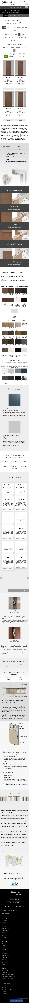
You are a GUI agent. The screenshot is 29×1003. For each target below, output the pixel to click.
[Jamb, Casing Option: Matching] (14, 235)
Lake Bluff (3, 837)
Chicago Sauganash (11, 823)
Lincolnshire (3, 840)
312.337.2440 (24, 1)
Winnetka (12, 845)
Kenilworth (23, 834)
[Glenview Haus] (5, 906)
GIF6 (12, 40)
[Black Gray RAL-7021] (11, 378)
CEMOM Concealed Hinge (14, 611)
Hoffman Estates (16, 834)
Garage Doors (5, 918)
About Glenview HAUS (7, 989)
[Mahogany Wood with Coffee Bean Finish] (18, 290)
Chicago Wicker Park (9, 829)
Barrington (24, 812)
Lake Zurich (14, 837)
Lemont (19, 837)
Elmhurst (3, 831)
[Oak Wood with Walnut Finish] (5, 341)
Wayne (19, 842)
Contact (4, 993)
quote (8, 89)
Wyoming (16, 851)
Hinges (18, 27)
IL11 (9, 37)
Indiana (2, 851)
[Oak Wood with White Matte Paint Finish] (11, 350)
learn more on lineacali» (7, 494)
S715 (22, 34)
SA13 (12, 34)
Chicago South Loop (21, 823)
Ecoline (11, 15)
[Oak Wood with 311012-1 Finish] (5, 333)
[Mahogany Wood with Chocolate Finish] (11, 300)
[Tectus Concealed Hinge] (14, 632)
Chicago (3, 815)
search (26, 4)
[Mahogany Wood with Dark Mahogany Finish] (5, 300)
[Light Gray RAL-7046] (18, 371)
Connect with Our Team (16, 1000)
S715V (26, 34)
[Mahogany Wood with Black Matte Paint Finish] (24, 300)
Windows (4, 916)
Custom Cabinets (6, 961)
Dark (16, 56)
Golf (26, 831)
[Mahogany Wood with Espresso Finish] (24, 290)
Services (4, 922)
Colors (13, 27)
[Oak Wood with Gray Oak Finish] (24, 341)
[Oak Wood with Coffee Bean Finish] (11, 341)
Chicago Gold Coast (9, 815)
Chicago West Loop (15, 826)
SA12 (9, 34)
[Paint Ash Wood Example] (14, 399)
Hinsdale (10, 834)
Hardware (24, 27)
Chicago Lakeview (19, 815)
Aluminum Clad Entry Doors (8, 974)
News (3, 947)
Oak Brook (24, 840)
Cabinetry (4, 920)
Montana (6, 851)
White (24, 47)
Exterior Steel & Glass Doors (8, 976)
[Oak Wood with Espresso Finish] (18, 341)
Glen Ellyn (12, 831)
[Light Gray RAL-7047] (11, 371)
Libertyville (24, 837)
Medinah (9, 840)
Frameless (5, 47)
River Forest (14, 842)
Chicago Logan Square (12, 818)
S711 (19, 34)
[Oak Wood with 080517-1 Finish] (18, 324)
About (14, 30)
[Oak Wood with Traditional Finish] (18, 333)
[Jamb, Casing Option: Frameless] (14, 198)
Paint (20, 56)
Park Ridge (8, 842)
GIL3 (18, 37)
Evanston (8, 831)
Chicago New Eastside (6, 821)
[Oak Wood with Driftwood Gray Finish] (5, 350)
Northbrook (19, 840)
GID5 (26, 37)
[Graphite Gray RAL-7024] (5, 378)
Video (3, 945)
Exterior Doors (5, 913)
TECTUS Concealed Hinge (14, 640)
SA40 (16, 34)
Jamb (8, 27)
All (14, 50)
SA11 (6, 34)
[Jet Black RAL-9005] (18, 378)
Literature (4, 949)
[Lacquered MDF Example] (14, 426)
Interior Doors (7, 10)
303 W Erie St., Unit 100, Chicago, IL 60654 (14, 901)
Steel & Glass (17, 15)
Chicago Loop (21, 818)
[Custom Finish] (24, 378)
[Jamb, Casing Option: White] (14, 253)
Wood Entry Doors (6, 972)
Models (4, 27)
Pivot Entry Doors (6, 970)
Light (6, 56)
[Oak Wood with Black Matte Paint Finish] (18, 350)
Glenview (22, 831)
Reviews (4, 991)
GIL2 (15, 37)
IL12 (12, 37)
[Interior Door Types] (14, 803)
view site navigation (16, 7)
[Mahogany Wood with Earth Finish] (5, 290)
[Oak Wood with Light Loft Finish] (5, 324)
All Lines (16, 40)
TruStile (23, 15)
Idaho (26, 849)
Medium (11, 56)
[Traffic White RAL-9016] (5, 371)
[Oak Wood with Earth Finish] (24, 333)
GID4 (22, 37)
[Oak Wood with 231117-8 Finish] (11, 324)
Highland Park (4, 834)
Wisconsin (11, 851)
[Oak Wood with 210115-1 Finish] (11, 333)
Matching (18, 47)
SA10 (2, 34)
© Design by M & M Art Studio (22, 998)
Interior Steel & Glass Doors (8, 979)
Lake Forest (8, 837)
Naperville (13, 840)
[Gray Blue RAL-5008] (24, 371)
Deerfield (24, 829)
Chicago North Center (17, 821)
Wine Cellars (5, 981)
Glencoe (18, 831)
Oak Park (3, 842)
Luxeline (5, 15)
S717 (3, 37)
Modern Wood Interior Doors (8, 978)
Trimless (12, 47)
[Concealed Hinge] (14, 602)
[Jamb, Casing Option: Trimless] (14, 217)
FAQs (3, 943)
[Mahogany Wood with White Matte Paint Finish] (18, 300)
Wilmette (7, 845)
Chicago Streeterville (5, 826)
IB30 (6, 37)
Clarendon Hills (17, 829)
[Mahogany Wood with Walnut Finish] (11, 290)
